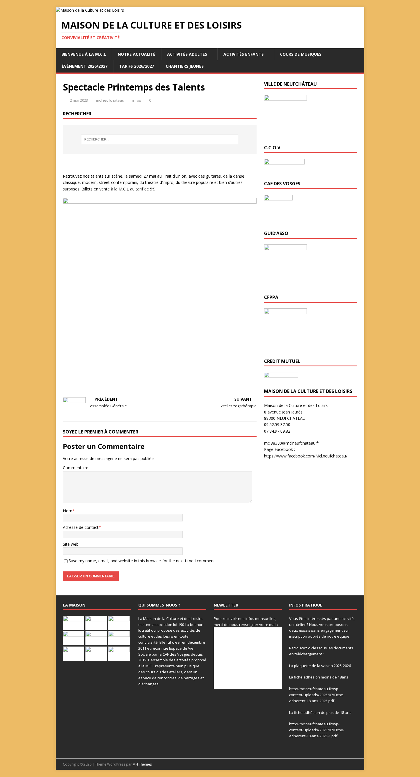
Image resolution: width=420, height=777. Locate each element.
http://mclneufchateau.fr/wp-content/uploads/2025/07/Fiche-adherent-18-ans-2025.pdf (316, 694)
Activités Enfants (243, 54)
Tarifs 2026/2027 (136, 66)
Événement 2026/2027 (84, 66)
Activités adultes (187, 54)
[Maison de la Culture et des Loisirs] (90, 10)
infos (136, 100)
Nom (67, 510)
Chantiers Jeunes (185, 66)
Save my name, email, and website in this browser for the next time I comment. (142, 560)
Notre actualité (136, 54)
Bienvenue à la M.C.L (83, 54)
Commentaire (75, 467)
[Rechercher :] (160, 139)
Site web (71, 544)
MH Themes (142, 764)
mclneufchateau (110, 100)
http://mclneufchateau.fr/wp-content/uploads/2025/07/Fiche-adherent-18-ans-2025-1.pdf (316, 729)
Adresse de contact (81, 527)
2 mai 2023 (79, 100)
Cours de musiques (300, 54)
